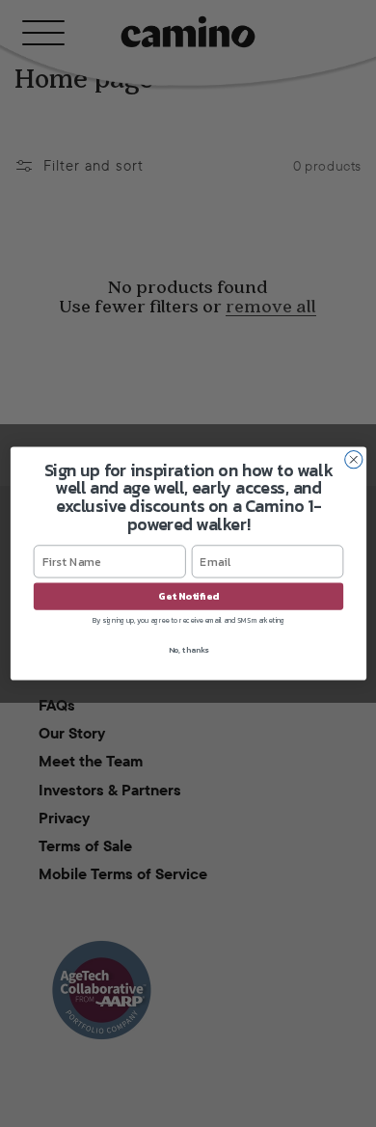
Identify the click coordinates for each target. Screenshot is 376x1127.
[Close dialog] (353, 460)
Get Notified (188, 596)
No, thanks (188, 650)
